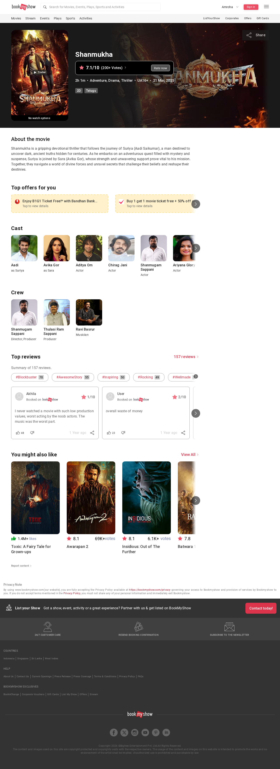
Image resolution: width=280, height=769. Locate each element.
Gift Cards (263, 18)
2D (79, 90)
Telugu (91, 90)
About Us (9, 676)
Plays (57, 18)
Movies (16, 18)
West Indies (51, 658)
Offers (247, 18)
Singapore (23, 658)
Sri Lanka (37, 658)
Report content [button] (20, 565)
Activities (85, 18)
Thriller (127, 80)
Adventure (98, 80)
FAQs (141, 676)
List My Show (69, 694)
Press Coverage (82, 676)
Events (44, 18)
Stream (30, 18)
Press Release (62, 676)
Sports (70, 18)
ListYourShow (211, 18)
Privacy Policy (71, 593)
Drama (113, 80)
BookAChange (11, 694)
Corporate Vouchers (33, 694)
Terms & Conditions (105, 676)
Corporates (232, 18)
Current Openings (42, 676)
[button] (100, 7)
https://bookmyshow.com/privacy (149, 589)
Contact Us (23, 676)
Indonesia (9, 658)
